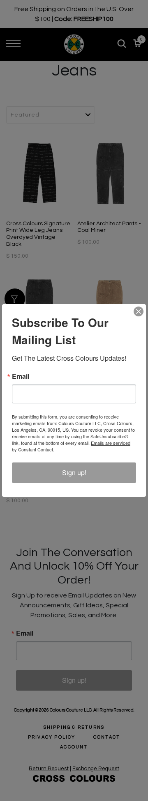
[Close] (138, 311)
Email (20, 376)
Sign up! (74, 472)
